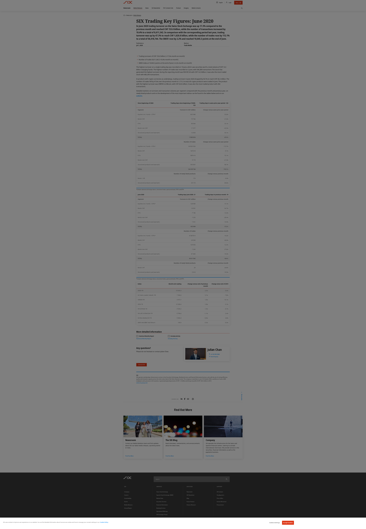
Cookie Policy (104, 522)
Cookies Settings (274, 522)
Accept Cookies (288, 522)
